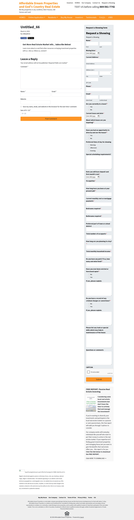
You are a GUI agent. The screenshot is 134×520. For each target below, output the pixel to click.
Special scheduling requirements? (98, 154)
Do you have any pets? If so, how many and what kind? (98, 260)
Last (100, 47)
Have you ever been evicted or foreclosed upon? (97, 270)
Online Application (36, 17)
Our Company (86, 3)
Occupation (91, 181)
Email (54, 91)
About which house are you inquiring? (96, 121)
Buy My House (66, 17)
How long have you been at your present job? (97, 189)
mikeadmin (26, 34)
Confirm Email (103, 100)
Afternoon (93, 148)
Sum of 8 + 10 (26, 110)
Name (23, 91)
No (91, 110)
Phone (89, 86)
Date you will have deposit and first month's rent (97, 173)
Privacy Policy (82, 498)
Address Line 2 (90, 70)
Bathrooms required (94, 216)
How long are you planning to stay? (99, 242)
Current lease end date (95, 113)
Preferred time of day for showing (98, 142)
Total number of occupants (96, 234)
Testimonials (91, 17)
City (87, 76)
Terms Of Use (72, 498)
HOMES (77, 3)
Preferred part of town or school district (98, 225)
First (87, 47)
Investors (70, 3)
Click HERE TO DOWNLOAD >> (96, 458)
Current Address (92, 57)
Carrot (82, 517)
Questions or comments (95, 350)
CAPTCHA (89, 367)
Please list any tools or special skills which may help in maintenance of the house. (97, 330)
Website (23, 99)
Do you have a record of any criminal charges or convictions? (98, 299)
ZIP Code (88, 83)
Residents (52, 17)
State (100, 76)
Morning (93, 145)
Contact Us (96, 3)
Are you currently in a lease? (97, 104)
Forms (90, 498)
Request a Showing (108, 3)
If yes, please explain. (94, 281)
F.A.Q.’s (102, 17)
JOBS (110, 17)
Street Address (90, 64)
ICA (95, 498)
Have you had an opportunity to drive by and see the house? (97, 131)
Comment (24, 67)
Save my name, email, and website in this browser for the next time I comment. (50, 107)
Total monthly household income (98, 251)
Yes (91, 107)
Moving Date (91, 50)
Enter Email (89, 100)
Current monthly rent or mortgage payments (98, 199)
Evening (92, 151)
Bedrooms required (93, 208)
